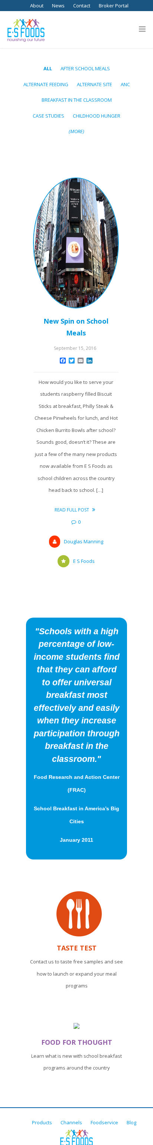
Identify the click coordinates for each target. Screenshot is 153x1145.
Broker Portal (113, 5)
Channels (71, 1122)
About (36, 5)
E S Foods (84, 561)
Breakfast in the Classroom (77, 100)
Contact (81, 5)
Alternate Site (94, 84)
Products (42, 1122)
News (58, 5)
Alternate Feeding (45, 84)
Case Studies (48, 115)
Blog (131, 1122)
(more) (76, 131)
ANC (125, 84)
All (47, 68)
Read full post (72, 510)
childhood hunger (96, 115)
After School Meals (85, 68)
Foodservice (104, 1122)
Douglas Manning (83, 541)
